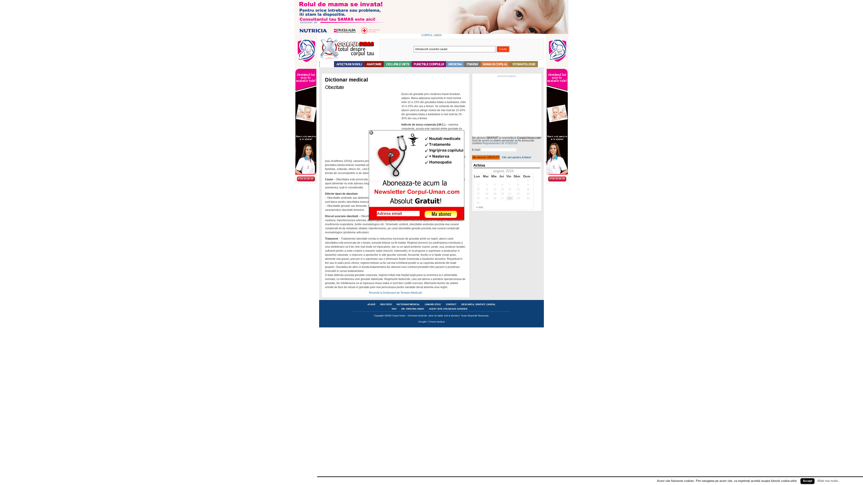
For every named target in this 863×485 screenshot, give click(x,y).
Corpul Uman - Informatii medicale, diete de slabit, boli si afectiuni (426, 315)
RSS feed (386, 304)
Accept (807, 481)
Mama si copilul (495, 64)
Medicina (455, 64)
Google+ (422, 321)
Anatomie (374, 64)
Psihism (472, 64)
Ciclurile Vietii (397, 64)
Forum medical (437, 321)
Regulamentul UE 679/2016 (500, 143)
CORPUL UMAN (431, 35)
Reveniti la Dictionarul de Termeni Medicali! (395, 292)
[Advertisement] (506, 106)
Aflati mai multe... (829, 481)
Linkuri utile (433, 304)
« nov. (479, 207)
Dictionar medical (408, 304)
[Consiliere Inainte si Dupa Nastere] (431, 33)
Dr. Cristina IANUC (412, 309)
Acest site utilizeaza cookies (448, 309)
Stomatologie (523, 64)
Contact (451, 304)
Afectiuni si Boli (349, 64)
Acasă (327, 64)
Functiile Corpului (429, 64)
